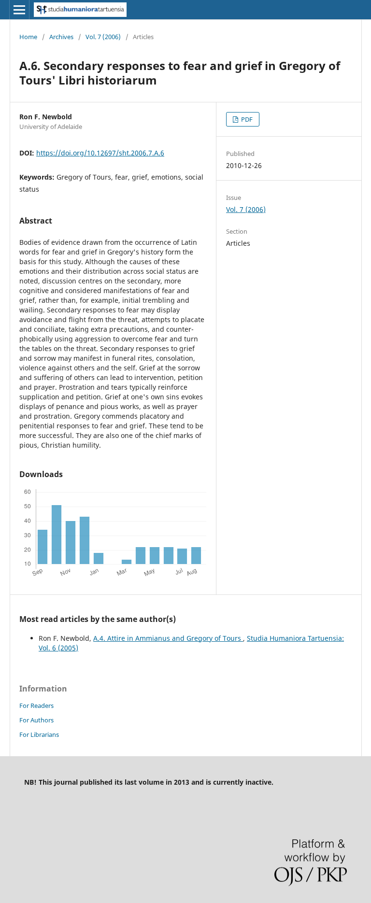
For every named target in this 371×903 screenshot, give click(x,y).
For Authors (36, 720)
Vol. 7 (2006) (103, 36)
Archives (61, 36)
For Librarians (39, 734)
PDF (246, 119)
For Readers (36, 705)
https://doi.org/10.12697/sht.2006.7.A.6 (100, 152)
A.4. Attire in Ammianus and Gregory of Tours (168, 638)
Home (28, 36)
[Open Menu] (19, 9)
